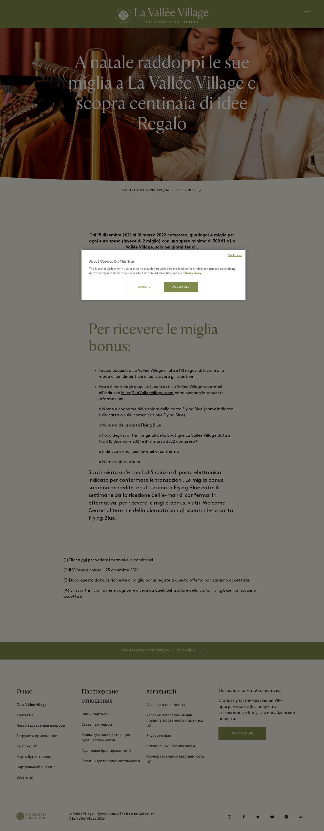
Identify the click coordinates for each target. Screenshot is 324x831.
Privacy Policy (192, 273)
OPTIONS (144, 287)
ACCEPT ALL (181, 287)
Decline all (235, 255)
